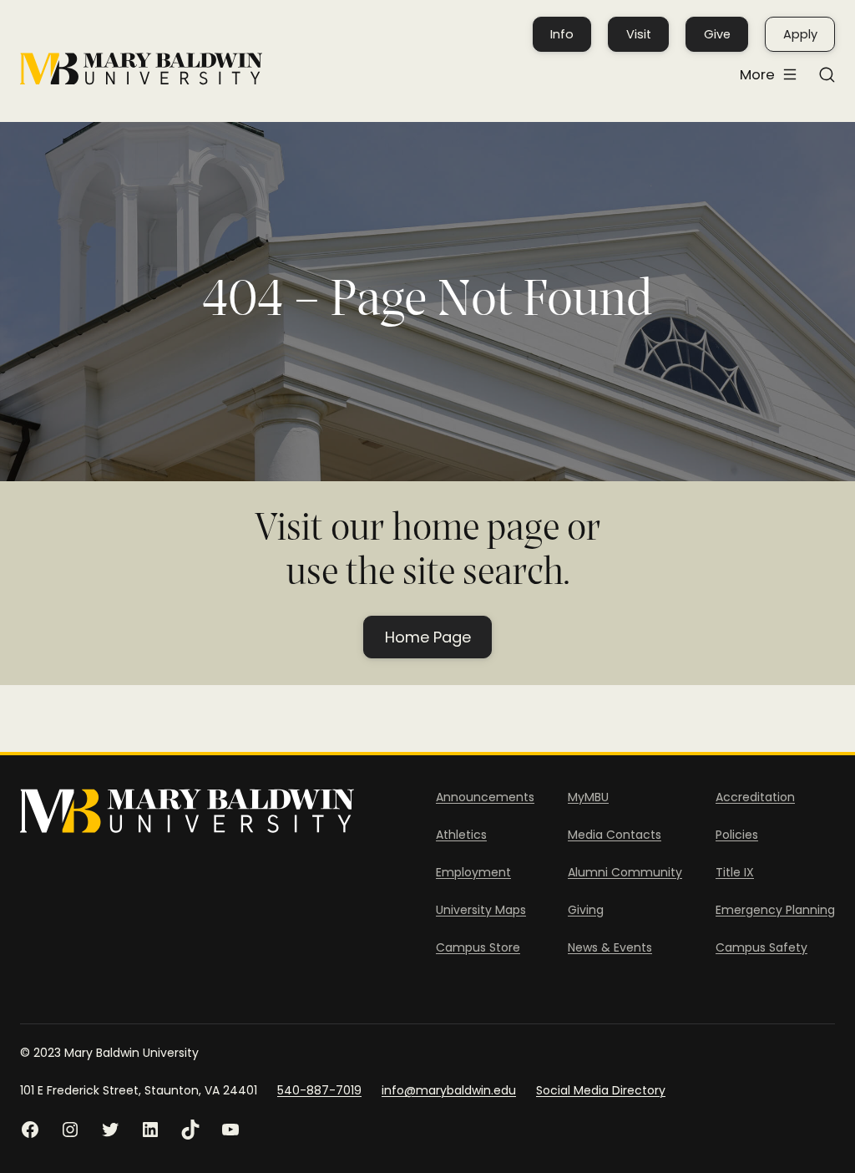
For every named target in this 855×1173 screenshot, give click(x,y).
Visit (638, 34)
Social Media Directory (600, 1090)
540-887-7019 (319, 1090)
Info (562, 34)
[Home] (141, 69)
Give (717, 34)
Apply (800, 34)
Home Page (428, 637)
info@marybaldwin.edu (449, 1090)
